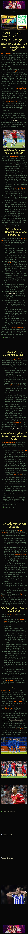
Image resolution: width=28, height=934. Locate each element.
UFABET (14, 121)
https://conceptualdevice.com (18, 428)
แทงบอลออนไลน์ (9, 217)
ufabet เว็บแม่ (12, 293)
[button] (14, 11)
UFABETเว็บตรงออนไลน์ (16, 720)
